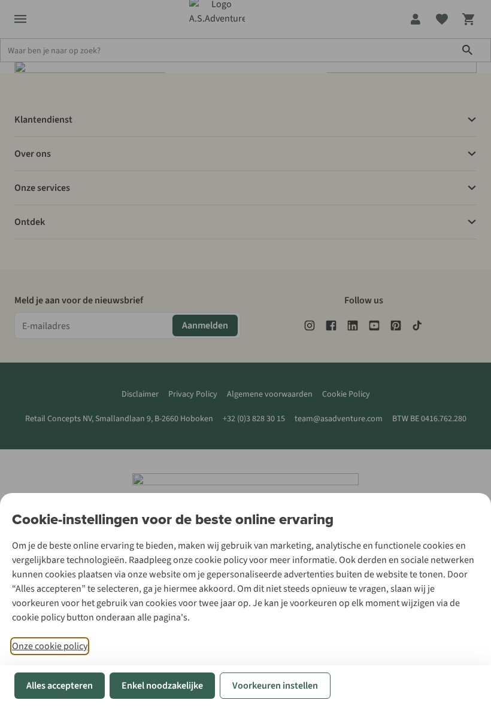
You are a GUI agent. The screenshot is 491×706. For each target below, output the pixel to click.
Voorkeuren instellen (275, 685)
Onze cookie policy (49, 646)
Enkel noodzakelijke (162, 685)
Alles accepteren (59, 685)
